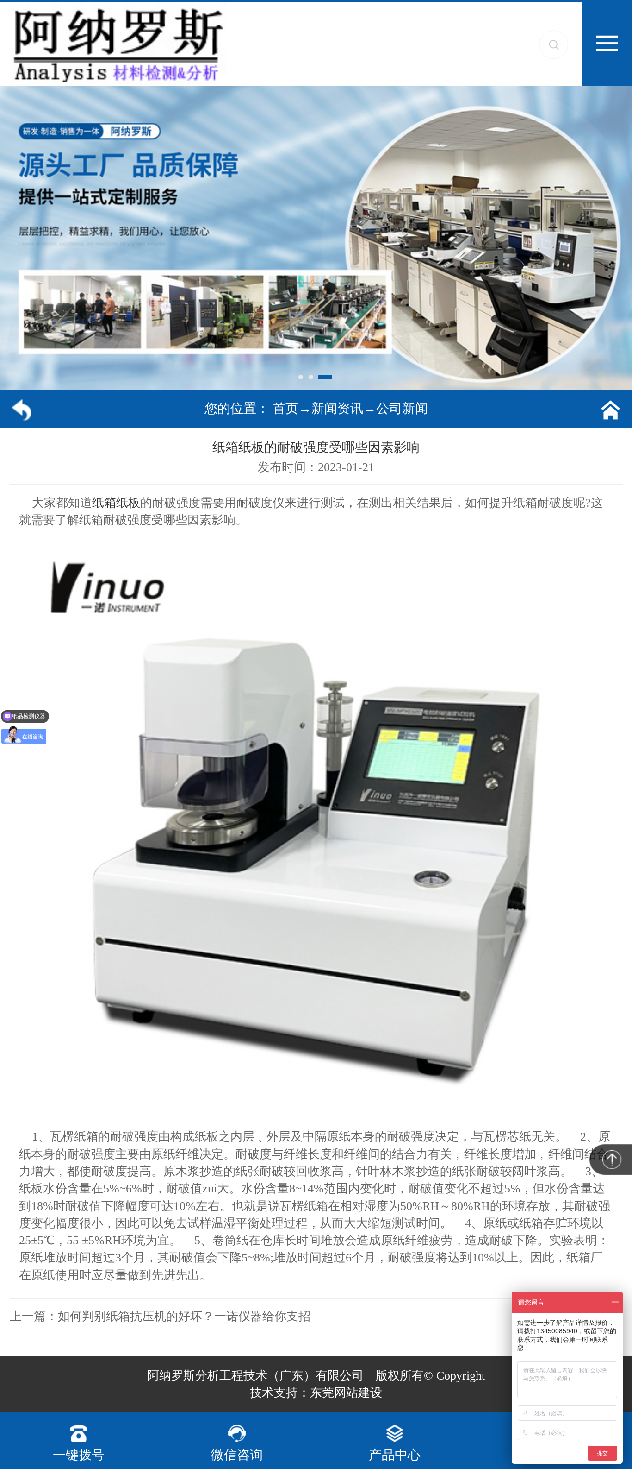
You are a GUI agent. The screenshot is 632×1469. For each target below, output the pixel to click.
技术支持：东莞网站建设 (316, 1393)
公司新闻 (402, 408)
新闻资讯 (337, 408)
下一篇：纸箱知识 (575, 1316)
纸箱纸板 (116, 503)
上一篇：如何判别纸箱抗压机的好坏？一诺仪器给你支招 (160, 1316)
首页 (285, 408)
